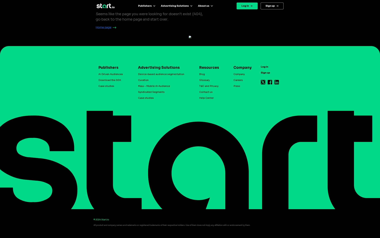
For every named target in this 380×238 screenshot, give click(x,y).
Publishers (145, 5)
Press (236, 86)
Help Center (206, 98)
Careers (238, 80)
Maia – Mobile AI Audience (154, 86)
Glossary (204, 80)
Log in (245, 5)
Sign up (270, 5)
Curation (143, 80)
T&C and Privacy (208, 86)
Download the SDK (109, 80)
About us (203, 5)
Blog (202, 74)
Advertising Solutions (175, 5)
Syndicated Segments (151, 92)
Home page (103, 27)
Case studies (106, 86)
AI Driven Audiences (110, 74)
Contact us (206, 92)
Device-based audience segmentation (161, 74)
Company (239, 74)
